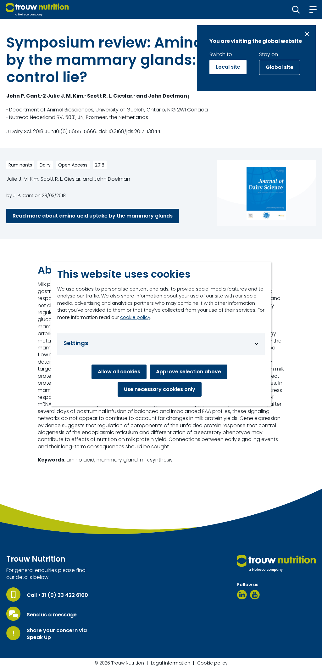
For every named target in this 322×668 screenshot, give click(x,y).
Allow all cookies (119, 371)
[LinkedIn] (242, 594)
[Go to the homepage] (276, 563)
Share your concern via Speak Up (57, 634)
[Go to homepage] (37, 9)
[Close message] (307, 33)
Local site (228, 67)
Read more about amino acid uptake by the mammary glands (93, 215)
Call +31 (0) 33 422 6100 (57, 595)
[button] (296, 9)
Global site (279, 67)
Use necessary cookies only (159, 389)
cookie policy (135, 317)
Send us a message (52, 614)
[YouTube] (255, 594)
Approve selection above (188, 371)
